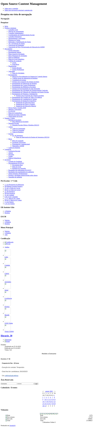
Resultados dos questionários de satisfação (21, 172)
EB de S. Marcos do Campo (13, 200)
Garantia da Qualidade (15, 161)
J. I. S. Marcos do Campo (12, 198)
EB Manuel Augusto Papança (13, 186)
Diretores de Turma (14, 40)
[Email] (7, 341)
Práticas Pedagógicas (14, 158)
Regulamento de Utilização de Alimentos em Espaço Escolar (30, 92)
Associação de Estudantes (16, 45)
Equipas (10, 134)
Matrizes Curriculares (14, 109)
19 (49, 401)
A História (8, 211)
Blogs (10, 139)
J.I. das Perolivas (10, 191)
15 (55, 399)
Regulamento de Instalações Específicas (24, 101)
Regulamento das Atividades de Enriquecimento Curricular (30, 90)
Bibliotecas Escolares (14, 120)
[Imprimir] (8, 340)
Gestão (10, 156)
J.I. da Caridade (9, 195)
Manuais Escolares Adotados (17, 115)
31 (45, 406)
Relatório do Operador (19, 168)
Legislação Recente (14, 151)
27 (51, 404)
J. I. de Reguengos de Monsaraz (14, 184)
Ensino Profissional (18, 69)
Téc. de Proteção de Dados (16, 43)
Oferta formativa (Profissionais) (17, 173)
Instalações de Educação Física (25, 102)
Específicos (15, 64)
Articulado (11, 71)
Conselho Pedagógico (15, 36)
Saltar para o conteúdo (11, 8)
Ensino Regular (17, 68)
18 (47, 401)
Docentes (11, 154)
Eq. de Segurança (17, 135)
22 (55, 401)
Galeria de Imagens (14, 147)
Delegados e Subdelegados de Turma (19, 42)
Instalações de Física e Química (25, 104)
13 (51, 399)
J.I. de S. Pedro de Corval (12, 188)
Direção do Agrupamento (16, 31)
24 (45, 404)
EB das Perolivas (10, 193)
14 (53, 399)
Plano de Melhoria (14, 57)
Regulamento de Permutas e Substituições (24, 94)
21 (53, 401)
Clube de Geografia (18, 130)
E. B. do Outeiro (10, 204)
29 (55, 404)
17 (45, 401)
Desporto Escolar (13, 123)
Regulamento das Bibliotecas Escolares (24, 87)
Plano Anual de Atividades (16, 54)
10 (45, 399)
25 (47, 404)
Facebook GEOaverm (19, 142)
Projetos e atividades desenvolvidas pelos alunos (23, 175)
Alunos (10, 153)
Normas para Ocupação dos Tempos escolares (30, 95)
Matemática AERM (18, 146)
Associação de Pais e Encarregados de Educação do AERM (26, 47)
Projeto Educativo (13, 50)
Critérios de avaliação (14, 61)
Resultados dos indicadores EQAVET (19, 170)
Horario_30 (6, 335)
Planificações (12, 66)
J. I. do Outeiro (9, 202)
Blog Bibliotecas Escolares (20, 121)
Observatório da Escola (15, 116)
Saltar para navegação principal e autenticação (18, 10)
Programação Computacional (21, 144)
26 (49, 404)
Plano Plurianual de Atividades (17, 56)
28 (53, 404)
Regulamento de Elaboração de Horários (24, 83)
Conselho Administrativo (15, 33)
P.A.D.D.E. (11, 111)
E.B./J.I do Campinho (11, 197)
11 (47, 399)
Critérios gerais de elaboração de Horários (25, 78)
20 (51, 401)
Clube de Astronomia (18, 128)
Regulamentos (12, 75)
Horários (7, 213)
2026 (51, 391)
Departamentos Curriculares (16, 38)
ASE (6, 235)
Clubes (10, 127)
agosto (47, 391)
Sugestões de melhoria (15, 177)
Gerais (14, 62)
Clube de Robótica (18, 132)
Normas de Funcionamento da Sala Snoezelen (26, 88)
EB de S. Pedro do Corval (12, 190)
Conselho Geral (13, 30)
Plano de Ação (16, 167)
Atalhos (7, 247)
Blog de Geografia (17, 141)
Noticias (7, 220)
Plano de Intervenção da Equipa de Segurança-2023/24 (32, 137)
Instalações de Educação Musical (26, 106)
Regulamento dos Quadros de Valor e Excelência (27, 97)
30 (43, 406)
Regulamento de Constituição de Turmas (24, 99)
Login (36, 383)
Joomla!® (13, 425)
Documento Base (17, 165)
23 (43, 404)
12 (49, 399)
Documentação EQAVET (16, 163)
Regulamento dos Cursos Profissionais (23, 85)
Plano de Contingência (15, 113)
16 (43, 401)
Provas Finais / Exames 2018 (17, 108)
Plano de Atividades (18, 73)
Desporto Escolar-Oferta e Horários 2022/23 (25, 125)
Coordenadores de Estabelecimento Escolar (21, 35)
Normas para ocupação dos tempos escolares (25, 82)
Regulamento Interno (14, 52)
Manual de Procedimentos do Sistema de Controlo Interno (29, 76)
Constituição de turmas (19, 80)
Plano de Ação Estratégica (16, 59)
